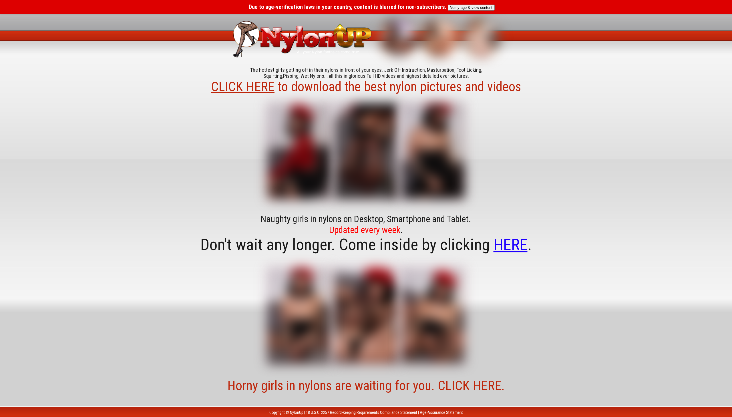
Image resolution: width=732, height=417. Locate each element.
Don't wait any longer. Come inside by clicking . (366, 244)
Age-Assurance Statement (441, 412)
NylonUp (296, 412)
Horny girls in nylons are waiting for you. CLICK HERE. (366, 385)
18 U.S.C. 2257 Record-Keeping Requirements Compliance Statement (361, 412)
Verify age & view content (471, 7)
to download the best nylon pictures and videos (366, 86)
